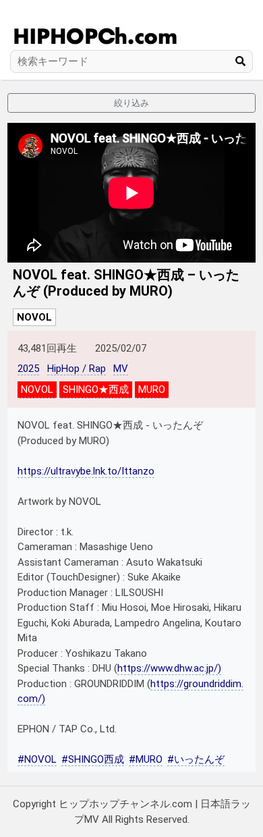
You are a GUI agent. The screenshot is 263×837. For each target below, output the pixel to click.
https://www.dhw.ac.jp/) (169, 668)
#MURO (146, 759)
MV (120, 368)
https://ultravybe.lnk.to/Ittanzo (86, 471)
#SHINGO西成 (92, 759)
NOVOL (34, 317)
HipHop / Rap (76, 368)
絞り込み (131, 103)
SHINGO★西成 (96, 389)
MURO (151, 389)
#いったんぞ (196, 759)
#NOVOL (37, 759)
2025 (28, 368)
